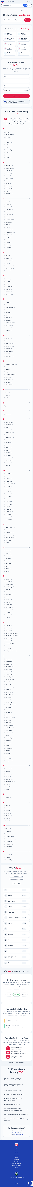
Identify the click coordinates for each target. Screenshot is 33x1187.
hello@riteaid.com (18, 1134)
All (5, 118)
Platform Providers (16, 1165)
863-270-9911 (16, 1132)
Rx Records (16, 1161)
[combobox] (5, 90)
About (16, 1151)
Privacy (16, 1181)
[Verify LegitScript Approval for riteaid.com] (16, 1174)
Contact (16, 1167)
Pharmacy (16, 1157)
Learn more (16, 883)
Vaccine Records (16, 1163)
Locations (15, 11)
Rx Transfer (16, 1159)
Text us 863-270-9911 (9, 1)
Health (16, 1153)
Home (9, 11)
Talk (26, 5)
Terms (16, 1183)
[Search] (30, 5)
